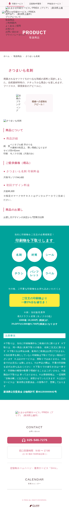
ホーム (7, 56)
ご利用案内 (11, 23)
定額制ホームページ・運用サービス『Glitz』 (34, 468)
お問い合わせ (12, 32)
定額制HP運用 (35, 4)
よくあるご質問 (13, 26)
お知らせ (10, 29)
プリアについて (13, 17)
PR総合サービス (54, 4)
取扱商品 (10, 20)
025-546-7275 (37, 440)
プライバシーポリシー (16, 35)
